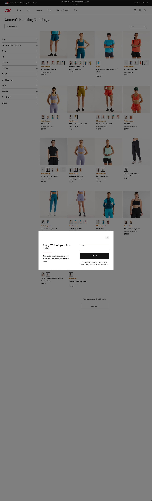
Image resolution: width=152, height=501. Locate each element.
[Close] (107, 237)
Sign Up (94, 256)
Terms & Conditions (102, 264)
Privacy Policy (89, 264)
